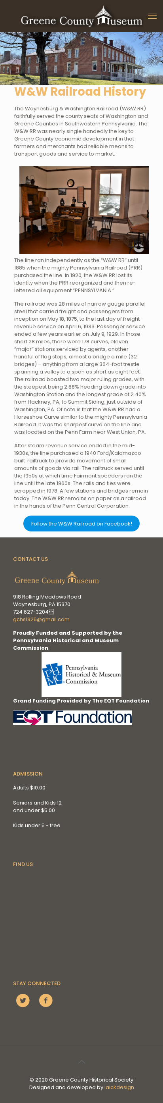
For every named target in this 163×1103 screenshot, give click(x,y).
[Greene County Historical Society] (81, 16)
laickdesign (119, 1087)
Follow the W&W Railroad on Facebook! (81, 523)
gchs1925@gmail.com (41, 619)
